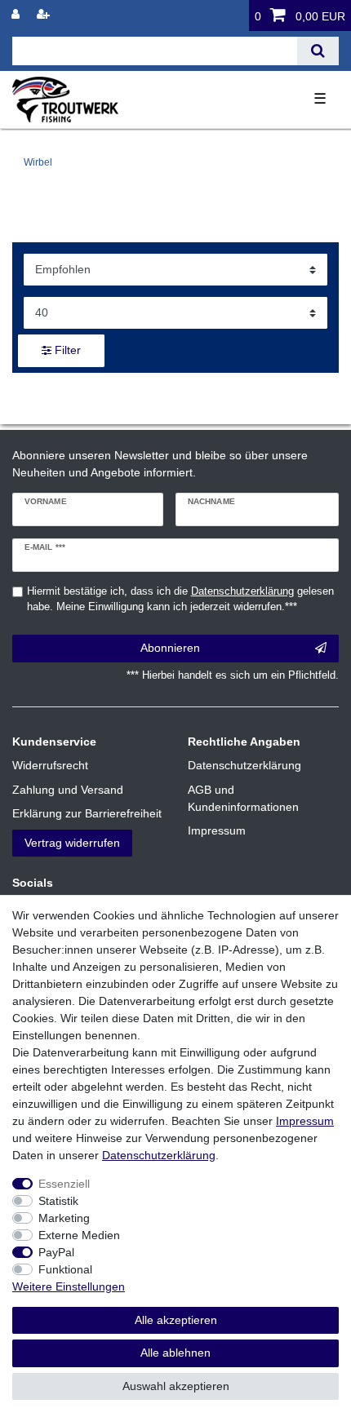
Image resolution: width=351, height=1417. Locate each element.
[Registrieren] (45, 14)
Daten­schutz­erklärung (158, 1155)
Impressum (217, 830)
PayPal (56, 1252)
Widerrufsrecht (50, 765)
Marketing (64, 1217)
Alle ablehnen (175, 1352)
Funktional (65, 1269)
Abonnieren (170, 647)
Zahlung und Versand (67, 789)
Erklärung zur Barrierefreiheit (87, 813)
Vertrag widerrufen (72, 842)
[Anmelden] (17, 14)
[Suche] (318, 51)
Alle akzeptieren (176, 1319)
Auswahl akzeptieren (175, 1386)
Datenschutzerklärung (244, 765)
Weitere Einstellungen (68, 1286)
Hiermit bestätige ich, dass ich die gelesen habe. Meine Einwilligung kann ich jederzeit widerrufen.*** (180, 599)
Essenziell (64, 1183)
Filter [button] (68, 349)
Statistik (58, 1200)
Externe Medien (79, 1235)
